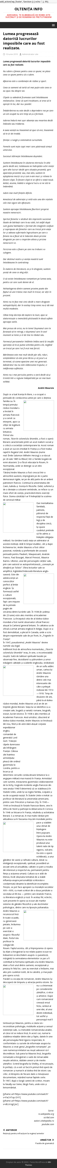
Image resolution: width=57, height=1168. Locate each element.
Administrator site (30, 54)
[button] (52, 25)
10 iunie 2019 (12, 54)
